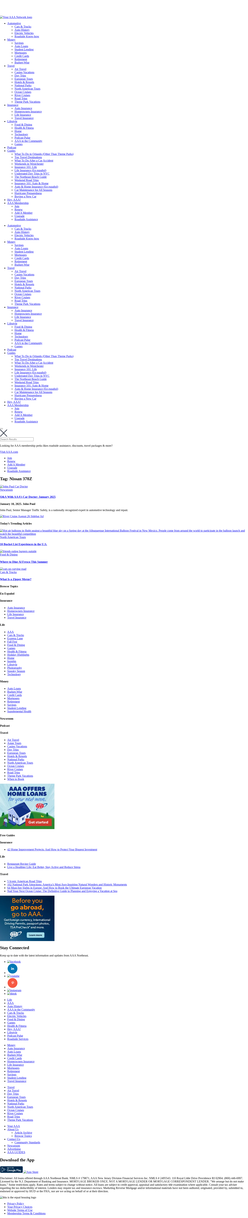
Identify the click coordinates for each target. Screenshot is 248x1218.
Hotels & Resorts (24, 82)
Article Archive (23, 1132)
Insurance (12, 105)
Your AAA (13, 1126)
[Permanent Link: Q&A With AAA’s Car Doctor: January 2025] (14, 486)
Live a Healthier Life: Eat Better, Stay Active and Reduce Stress (43, 867)
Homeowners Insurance (28, 111)
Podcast (11, 147)
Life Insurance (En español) (30, 170)
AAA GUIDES (16, 1152)
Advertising (14, 1148)
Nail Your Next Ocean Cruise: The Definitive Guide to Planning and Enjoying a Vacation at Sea (62, 891)
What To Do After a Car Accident (34, 160)
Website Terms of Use (19, 1210)
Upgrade (20, 216)
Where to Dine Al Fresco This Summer (24, 561)
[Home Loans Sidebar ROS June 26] (27, 828)
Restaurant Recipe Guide (21, 863)
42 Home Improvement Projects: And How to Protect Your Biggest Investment (52, 849)
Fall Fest (12, 641)
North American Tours (27, 88)
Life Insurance (23, 114)
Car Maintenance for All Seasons (33, 189)
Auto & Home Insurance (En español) (36, 186)
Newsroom (6, 489)
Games (19, 144)
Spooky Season (16, 671)
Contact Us (13, 1139)
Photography (14, 667)
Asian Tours (14, 743)
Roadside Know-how (27, 36)
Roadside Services (17, 1038)
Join (17, 206)
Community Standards (27, 1142)
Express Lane (15, 638)
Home (18, 131)
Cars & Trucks (23, 26)
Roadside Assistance (26, 219)
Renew (19, 209)
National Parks (23, 85)
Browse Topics (23, 1135)
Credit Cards (22, 56)
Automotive (14, 23)
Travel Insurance (24, 118)
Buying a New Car (25, 196)
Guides (11, 150)
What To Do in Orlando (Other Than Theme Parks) (44, 154)
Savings (19, 42)
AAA (10, 631)
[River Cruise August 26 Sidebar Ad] (22, 516)
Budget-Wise (22, 62)
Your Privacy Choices (19, 1206)
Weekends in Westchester (29, 163)
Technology (21, 134)
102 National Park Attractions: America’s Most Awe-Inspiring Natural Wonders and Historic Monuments (67, 884)
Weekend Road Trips (27, 180)
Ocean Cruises (23, 91)
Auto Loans (21, 46)
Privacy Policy (15, 1203)
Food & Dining (23, 124)
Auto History (22, 29)
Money (11, 39)
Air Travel (20, 69)
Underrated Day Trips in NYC (32, 173)
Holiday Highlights (18, 654)
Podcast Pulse (22, 137)
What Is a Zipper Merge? (15, 579)
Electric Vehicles (24, 33)
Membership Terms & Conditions (26, 1213)
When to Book (15, 779)
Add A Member (23, 212)
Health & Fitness (24, 127)
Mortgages (21, 52)
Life (9, 999)
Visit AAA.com (9, 451)
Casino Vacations (24, 72)
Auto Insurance (23, 108)
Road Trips (21, 98)
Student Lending (24, 49)
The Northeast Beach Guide (31, 176)
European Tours (24, 78)
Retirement (21, 59)
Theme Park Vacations (27, 101)
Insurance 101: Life (26, 167)
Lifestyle (12, 121)
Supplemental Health (19, 711)
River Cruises (22, 95)
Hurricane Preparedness (28, 193)
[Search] (1, 428)
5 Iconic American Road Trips (24, 881)
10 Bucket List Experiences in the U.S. (23, 544)
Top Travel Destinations (28, 157)
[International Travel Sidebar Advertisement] (27, 940)
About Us (13, 1129)
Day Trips (20, 75)
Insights (11, 661)
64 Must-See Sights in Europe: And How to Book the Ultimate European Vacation (54, 887)
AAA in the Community (28, 140)
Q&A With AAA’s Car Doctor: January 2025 (28, 496)
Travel (11, 65)
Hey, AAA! (14, 199)
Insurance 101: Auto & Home (31, 183)
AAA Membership (18, 203)
